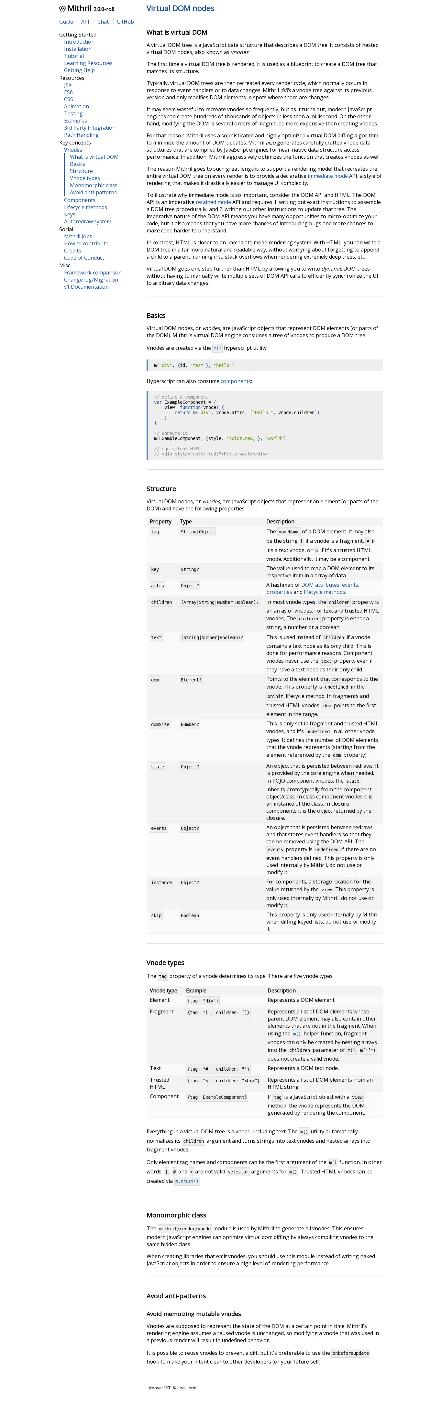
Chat (103, 21)
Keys (69, 214)
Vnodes (73, 149)
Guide (66, 21)
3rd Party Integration (90, 127)
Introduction (79, 41)
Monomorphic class (93, 185)
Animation (76, 106)
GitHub (125, 21)
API (85, 21)
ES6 (68, 92)
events (350, 584)
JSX (68, 85)
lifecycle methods (324, 591)
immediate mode (328, 175)
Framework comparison (93, 272)
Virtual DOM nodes (180, 8)
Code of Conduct (84, 257)
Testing (73, 113)
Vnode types (85, 178)
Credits (72, 250)
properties (279, 591)
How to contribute (86, 243)
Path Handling (81, 134)
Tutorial (74, 55)
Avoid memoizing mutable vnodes (194, 1314)
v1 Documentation (86, 286)
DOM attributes (320, 584)
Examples (75, 120)
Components (79, 200)
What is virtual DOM (94, 156)
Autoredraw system (87, 221)
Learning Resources (88, 63)
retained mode (213, 202)
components (236, 381)
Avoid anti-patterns (93, 192)
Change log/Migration (91, 279)
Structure (81, 171)
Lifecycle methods (85, 207)
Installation (78, 48)
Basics (77, 163)
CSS (68, 99)
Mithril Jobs (78, 236)
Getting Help (79, 70)
